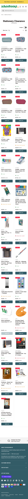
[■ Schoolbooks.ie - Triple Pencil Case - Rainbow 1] (7, 101)
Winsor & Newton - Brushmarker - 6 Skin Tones (6, 354)
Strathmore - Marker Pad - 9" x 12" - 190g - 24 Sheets (6, 384)
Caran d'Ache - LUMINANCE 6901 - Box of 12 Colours (20, 354)
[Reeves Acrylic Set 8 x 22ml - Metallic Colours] (7, 160)
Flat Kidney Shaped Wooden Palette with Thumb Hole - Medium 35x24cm (20, 322)
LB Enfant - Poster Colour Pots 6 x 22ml (20, 292)
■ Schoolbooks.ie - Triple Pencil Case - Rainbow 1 (6, 111)
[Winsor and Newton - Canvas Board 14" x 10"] (7, 311)
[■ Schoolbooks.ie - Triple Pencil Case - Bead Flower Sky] (21, 39)
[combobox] (14, 10)
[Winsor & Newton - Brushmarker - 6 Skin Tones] (7, 343)
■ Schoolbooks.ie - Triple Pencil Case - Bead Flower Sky (20, 50)
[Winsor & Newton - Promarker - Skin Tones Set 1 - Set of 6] (21, 130)
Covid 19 (2, 495)
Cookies (16, 494)
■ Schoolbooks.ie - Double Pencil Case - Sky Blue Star (7, 50)
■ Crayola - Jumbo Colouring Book (5, 140)
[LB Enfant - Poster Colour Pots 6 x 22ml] (21, 282)
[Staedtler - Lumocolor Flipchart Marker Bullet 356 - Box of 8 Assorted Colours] (21, 190)
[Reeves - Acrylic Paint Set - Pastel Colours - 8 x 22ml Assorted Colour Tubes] (21, 70)
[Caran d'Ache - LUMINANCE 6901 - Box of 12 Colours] (21, 343)
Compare (21, 27)
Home (2, 14)
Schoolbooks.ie (6, 492)
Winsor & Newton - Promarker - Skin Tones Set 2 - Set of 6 (6, 263)
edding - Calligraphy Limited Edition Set (5, 200)
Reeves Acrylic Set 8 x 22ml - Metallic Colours (6, 170)
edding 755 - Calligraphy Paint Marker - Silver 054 (21, 262)
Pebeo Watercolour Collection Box (19, 383)
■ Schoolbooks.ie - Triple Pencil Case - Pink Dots (20, 111)
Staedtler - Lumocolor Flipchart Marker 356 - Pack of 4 (20, 171)
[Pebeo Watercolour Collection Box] (21, 373)
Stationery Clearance (7, 14)
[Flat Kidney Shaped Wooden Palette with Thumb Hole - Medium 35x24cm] (21, 311)
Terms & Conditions (4, 494)
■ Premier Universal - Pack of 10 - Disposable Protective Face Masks (6, 414)
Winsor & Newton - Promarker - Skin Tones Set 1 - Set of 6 (20, 141)
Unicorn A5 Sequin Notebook (19, 232)
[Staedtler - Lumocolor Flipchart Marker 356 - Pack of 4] (21, 160)
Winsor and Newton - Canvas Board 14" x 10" (6, 321)
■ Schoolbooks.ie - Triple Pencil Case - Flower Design (6, 80)
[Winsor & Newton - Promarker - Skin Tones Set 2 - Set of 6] (7, 252)
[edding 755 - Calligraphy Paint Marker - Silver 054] (21, 252)
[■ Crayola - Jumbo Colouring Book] (7, 130)
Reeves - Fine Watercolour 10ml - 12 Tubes (6, 233)
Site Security (21, 494)
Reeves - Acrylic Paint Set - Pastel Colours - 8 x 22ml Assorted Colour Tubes (20, 81)
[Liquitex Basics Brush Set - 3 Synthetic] (7, 282)
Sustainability (7, 495)
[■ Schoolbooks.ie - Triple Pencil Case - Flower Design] (7, 70)
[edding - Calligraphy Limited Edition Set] (7, 190)
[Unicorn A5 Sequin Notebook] (21, 222)
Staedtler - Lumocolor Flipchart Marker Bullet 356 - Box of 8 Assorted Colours (20, 202)
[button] (23, 6)
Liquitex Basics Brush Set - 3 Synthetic (7, 292)
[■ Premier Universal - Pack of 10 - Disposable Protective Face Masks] (7, 403)
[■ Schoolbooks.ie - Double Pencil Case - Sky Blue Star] (7, 39)
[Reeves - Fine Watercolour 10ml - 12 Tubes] (7, 222)
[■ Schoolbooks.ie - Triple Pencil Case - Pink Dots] (21, 101)
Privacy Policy (11, 494)
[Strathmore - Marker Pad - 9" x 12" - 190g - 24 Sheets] (7, 373)
